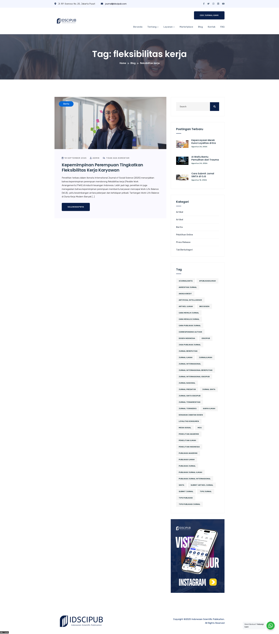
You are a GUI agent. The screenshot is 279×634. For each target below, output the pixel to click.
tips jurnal (206, 491)
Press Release (183, 242)
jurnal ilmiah (185, 357)
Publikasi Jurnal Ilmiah (190, 472)
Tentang (152, 27)
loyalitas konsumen (189, 421)
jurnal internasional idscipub (194, 377)
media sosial (185, 428)
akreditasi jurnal (188, 287)
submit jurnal (186, 491)
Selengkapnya (76, 207)
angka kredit (185, 294)
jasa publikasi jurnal (190, 345)
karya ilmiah (209, 408)
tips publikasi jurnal (189, 504)
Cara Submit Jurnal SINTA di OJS (202, 175)
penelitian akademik (189, 434)
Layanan (168, 27)
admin (95, 158)
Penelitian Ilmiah (187, 440)
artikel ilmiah (186, 306)
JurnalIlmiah (205, 357)
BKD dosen (204, 306)
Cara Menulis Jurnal (189, 319)
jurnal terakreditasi (189, 402)
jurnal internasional (190, 364)
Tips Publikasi (186, 498)
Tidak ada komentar (117, 158)
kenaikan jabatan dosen (191, 415)
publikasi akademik (188, 453)
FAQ (222, 27)
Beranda (137, 27)
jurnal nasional (187, 383)
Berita (179, 227)
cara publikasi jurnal (190, 326)
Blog (200, 27)
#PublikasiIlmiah (207, 281)
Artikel (179, 212)
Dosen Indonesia (187, 338)
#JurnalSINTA (186, 281)
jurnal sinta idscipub (189, 396)
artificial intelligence (190, 300)
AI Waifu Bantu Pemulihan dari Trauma (205, 158)
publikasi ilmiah (187, 460)
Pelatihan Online (184, 235)
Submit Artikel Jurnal (202, 485)
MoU (200, 428)
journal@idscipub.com (115, 3)
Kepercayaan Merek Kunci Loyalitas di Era (203, 142)
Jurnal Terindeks (187, 408)
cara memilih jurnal (189, 313)
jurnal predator (187, 389)
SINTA (181, 485)
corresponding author (190, 332)
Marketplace (186, 27)
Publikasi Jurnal (187, 466)
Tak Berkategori (184, 250)
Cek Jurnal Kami (209, 15)
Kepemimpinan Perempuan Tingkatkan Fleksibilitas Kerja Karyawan (102, 167)
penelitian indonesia (189, 447)
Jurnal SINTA (208, 389)
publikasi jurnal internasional (195, 479)
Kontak (211, 27)
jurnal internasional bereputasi (195, 370)
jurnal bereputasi (188, 351)
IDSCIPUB (206, 338)
